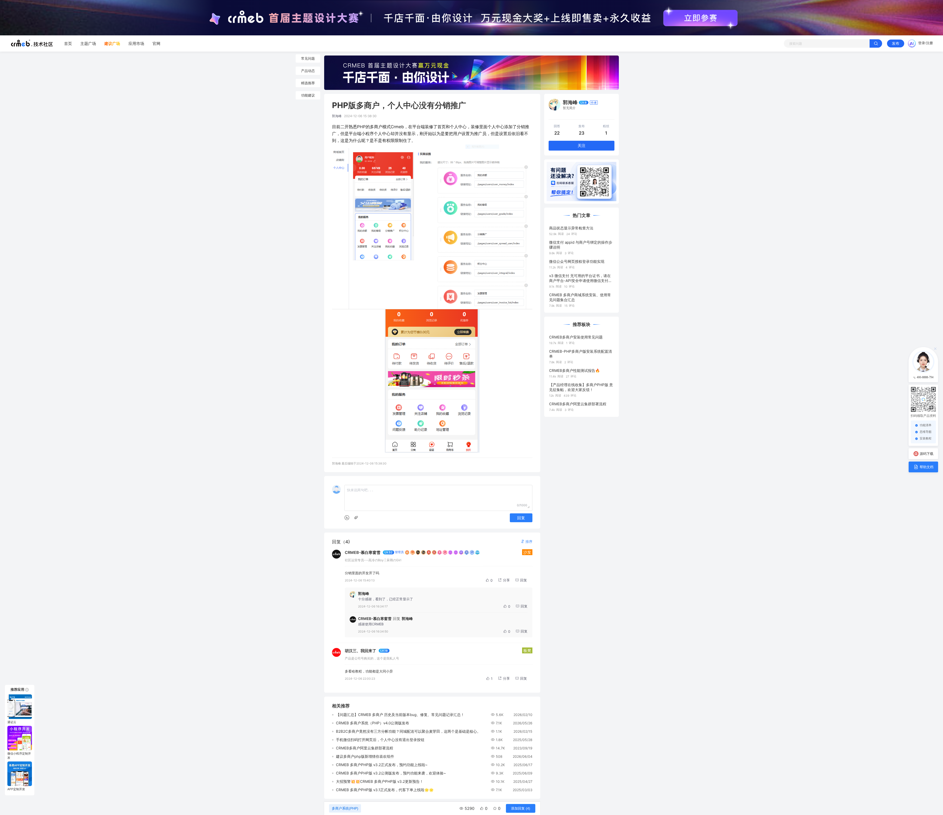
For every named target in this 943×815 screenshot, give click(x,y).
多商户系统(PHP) (345, 808)
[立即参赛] (700, 18)
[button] (526, 541)
